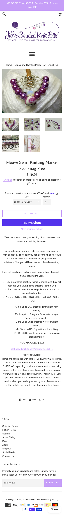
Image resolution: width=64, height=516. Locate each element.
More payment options (32, 229)
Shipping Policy (10, 426)
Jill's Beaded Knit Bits (31, 500)
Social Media (8, 452)
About (5, 445)
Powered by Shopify (49, 500)
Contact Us (8, 456)
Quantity (46, 197)
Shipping (7, 180)
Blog (4, 441)
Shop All (6, 449)
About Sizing (8, 437)
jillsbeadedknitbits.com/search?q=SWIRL (32, 349)
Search (6, 434)
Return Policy (9, 430)
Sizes (27, 197)
